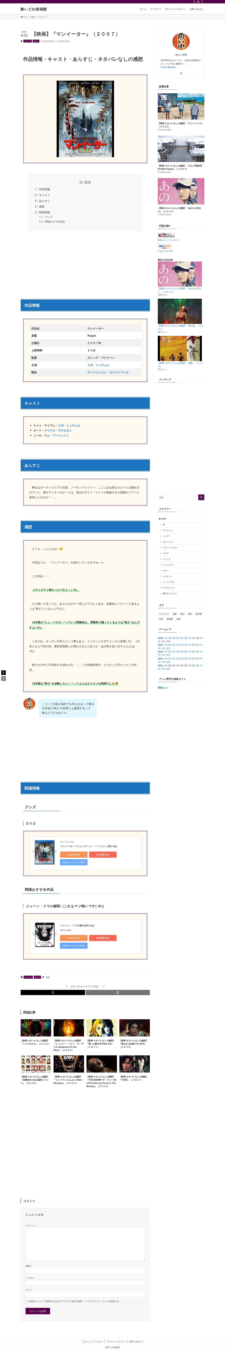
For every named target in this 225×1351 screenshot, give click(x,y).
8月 (193, 637)
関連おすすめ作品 (55, 221)
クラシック (164, 613)
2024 (160, 651)
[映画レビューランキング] (166, 236)
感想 (42, 206)
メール (30, 1277)
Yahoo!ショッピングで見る (74, 862)
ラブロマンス (169, 587)
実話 (182, 613)
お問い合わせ (135, 1341)
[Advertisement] (85, 262)
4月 (177, 637)
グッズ (49, 217)
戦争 (190, 613)
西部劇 (170, 618)
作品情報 (44, 189)
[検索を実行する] (201, 497)
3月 (173, 637)
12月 (168, 648)
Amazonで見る (74, 854)
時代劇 (199, 613)
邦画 (178, 618)
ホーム (87, 1341)
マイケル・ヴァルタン (58, 430)
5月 (181, 637)
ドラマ (166, 553)
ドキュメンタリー (171, 547)
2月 (169, 637)
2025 (160, 644)
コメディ (167, 536)
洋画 (48, 977)
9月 (197, 644)
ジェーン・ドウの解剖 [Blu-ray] (77, 925)
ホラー (36, 41)
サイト (29, 1289)
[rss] (198, 1)
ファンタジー (169, 564)
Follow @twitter (168, 67)
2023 (160, 658)
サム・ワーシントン (56, 435)
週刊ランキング (170, 593)
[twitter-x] (194, 1)
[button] (53, 992)
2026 (160, 637)
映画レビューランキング (169, 240)
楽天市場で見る (102, 854)
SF (164, 524)
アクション (168, 530)
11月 (163, 648)
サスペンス (168, 541)
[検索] (202, 1)
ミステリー (168, 576)
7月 (189, 637)
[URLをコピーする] (118, 992)
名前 (29, 1265)
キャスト (44, 195)
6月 (185, 637)
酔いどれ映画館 (34, 9)
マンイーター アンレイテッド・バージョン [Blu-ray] (88, 846)
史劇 (175, 613)
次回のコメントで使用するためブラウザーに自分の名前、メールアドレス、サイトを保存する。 (75, 1301)
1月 (165, 637)
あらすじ (44, 201)
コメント (31, 1225)
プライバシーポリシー (116, 1341)
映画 (164, 518)
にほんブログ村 (165, 250)
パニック (27, 41)
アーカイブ (98, 1341)
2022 (160, 665)
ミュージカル (169, 582)
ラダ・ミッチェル (69, 425)
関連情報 (44, 212)
